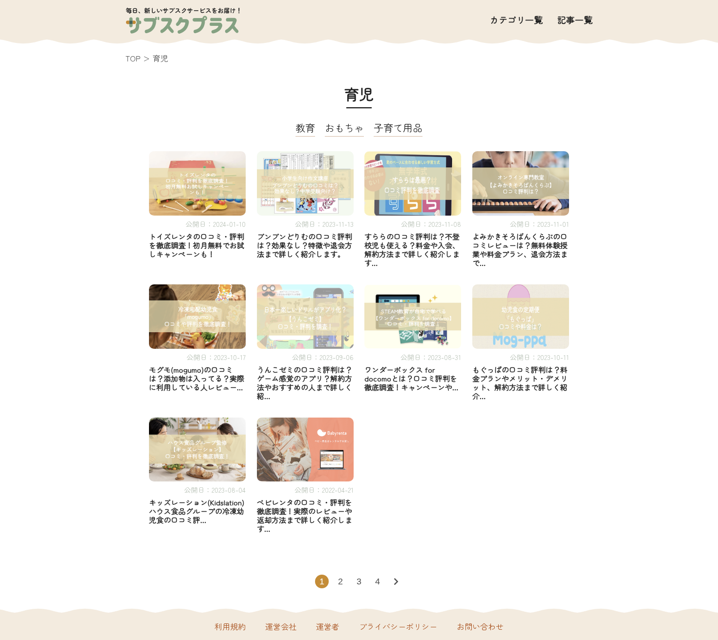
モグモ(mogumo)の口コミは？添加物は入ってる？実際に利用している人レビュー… (196, 378)
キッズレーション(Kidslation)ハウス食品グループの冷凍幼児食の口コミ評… (196, 511)
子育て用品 (398, 129)
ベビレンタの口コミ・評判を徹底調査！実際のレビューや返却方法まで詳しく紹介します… (304, 515)
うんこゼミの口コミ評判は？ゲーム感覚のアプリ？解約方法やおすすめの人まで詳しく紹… (304, 382)
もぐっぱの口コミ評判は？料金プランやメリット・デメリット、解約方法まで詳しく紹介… (520, 382)
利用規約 (230, 626)
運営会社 (280, 626)
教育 (305, 129)
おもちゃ (344, 129)
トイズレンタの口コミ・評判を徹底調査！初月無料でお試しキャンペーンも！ (196, 245)
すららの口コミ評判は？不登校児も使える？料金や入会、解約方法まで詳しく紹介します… (412, 249)
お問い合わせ (480, 626)
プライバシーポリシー (398, 626)
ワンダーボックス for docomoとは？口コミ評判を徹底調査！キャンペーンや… (411, 378)
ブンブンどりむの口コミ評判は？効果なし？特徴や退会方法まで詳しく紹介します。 (304, 245)
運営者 (327, 626)
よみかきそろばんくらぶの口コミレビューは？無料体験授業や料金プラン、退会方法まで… (520, 249)
